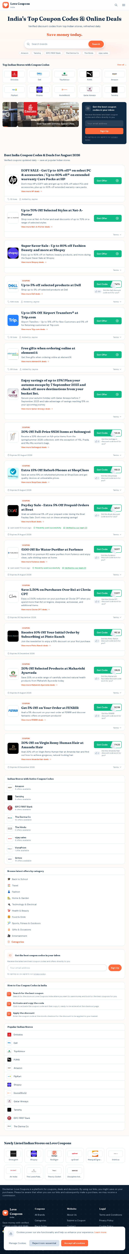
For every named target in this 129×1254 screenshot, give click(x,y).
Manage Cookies (17, 1243)
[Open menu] (123, 5)
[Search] (116, 5)
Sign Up (104, 131)
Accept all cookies (74, 1243)
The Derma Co (72, 53)
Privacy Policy (106, 1220)
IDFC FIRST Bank (53, 53)
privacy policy (39, 974)
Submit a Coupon (76, 1220)
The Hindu (88, 53)
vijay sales (103, 53)
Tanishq (37, 53)
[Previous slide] (7, 114)
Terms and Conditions (110, 1214)
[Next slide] (73, 114)
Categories (40, 1220)
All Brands (40, 1214)
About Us (72, 1214)
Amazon (24, 53)
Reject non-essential (44, 1243)
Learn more (100, 1232)
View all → (121, 64)
